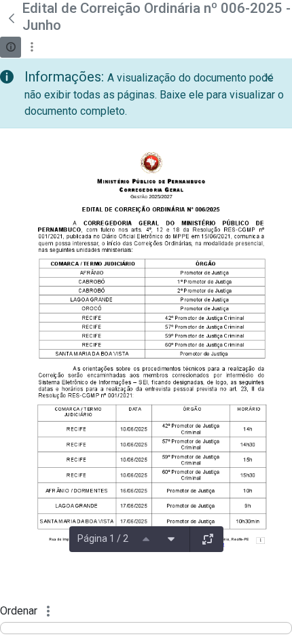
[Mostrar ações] (31, 47)
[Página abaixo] (171, 539)
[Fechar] (268, 77)
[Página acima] (146, 539)
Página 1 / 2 (102, 538)
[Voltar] (11, 18)
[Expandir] (208, 539)
